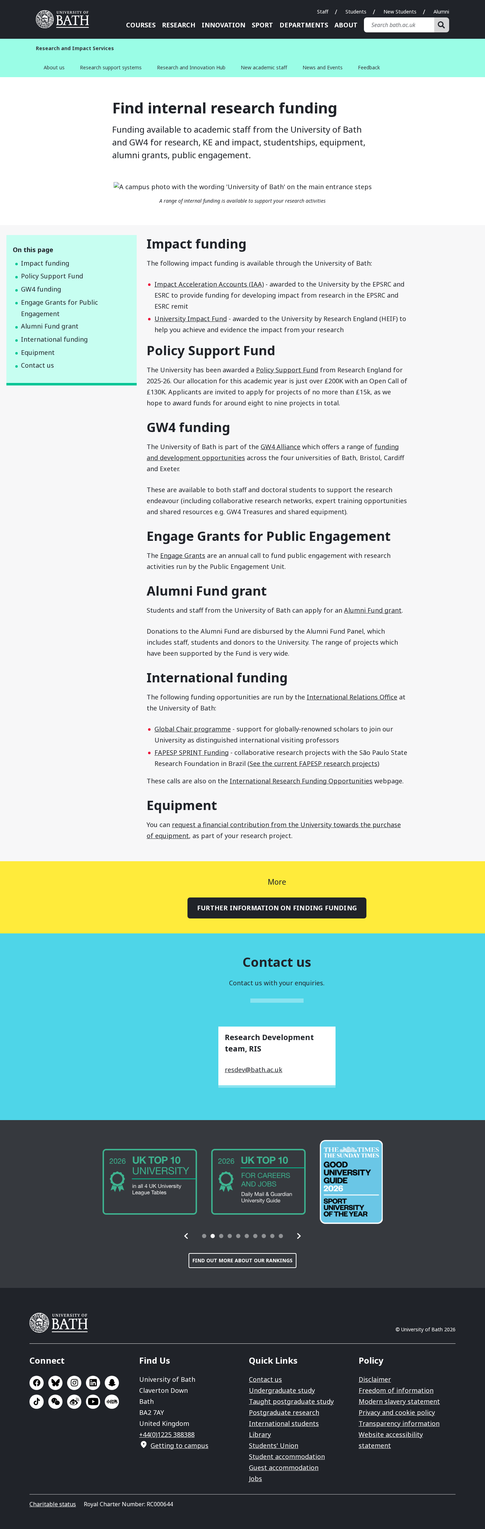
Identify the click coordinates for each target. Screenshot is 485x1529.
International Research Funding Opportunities (301, 781)
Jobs (255, 1478)
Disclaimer (375, 1379)
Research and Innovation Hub (191, 67)
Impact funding (45, 263)
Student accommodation (287, 1456)
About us (54, 67)
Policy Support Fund (52, 276)
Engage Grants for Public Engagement (59, 308)
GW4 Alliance (280, 446)
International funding (54, 339)
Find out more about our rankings (242, 1260)
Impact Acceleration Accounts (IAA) (209, 284)
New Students (399, 11)
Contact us (37, 365)
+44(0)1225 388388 (167, 1434)
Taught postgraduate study (291, 1401)
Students (355, 11)
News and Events (323, 67)
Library (260, 1434)
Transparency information (399, 1423)
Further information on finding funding (277, 908)
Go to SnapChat (112, 1383)
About (346, 25)
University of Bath (65, 19)
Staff (322, 11)
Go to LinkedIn (93, 1383)
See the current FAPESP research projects (313, 763)
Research (178, 25)
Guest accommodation (283, 1467)
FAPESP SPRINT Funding (191, 752)
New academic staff (264, 67)
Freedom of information (396, 1390)
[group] (149, 1182)
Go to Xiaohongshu (112, 1402)
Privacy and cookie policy (397, 1412)
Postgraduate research (284, 1412)
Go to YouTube (93, 1402)
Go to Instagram (74, 1383)
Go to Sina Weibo (74, 1402)
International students (284, 1423)
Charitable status (52, 1504)
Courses (141, 25)
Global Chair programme (192, 729)
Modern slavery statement (399, 1401)
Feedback (369, 67)
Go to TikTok (36, 1402)
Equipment (38, 352)
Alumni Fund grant (49, 326)
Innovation (223, 25)
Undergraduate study (282, 1390)
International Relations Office (352, 697)
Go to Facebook (36, 1383)
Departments (303, 25)
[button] (186, 1236)
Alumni (441, 11)
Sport (262, 25)
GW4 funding (41, 289)
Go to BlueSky (55, 1383)
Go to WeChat (55, 1402)
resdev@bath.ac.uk (253, 1069)
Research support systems (111, 67)
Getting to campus (179, 1445)
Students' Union (273, 1445)
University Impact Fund (190, 318)
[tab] (204, 1236)
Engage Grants (182, 555)
